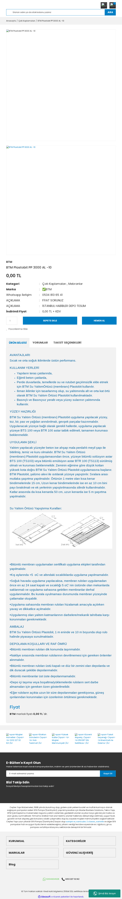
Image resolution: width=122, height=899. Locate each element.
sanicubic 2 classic (85, 821)
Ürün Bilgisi (18, 343)
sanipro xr (70, 821)
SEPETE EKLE (50, 320)
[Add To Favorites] (17, 329)
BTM (9, 262)
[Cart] (112, 5)
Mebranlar (75, 284)
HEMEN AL (99, 320)
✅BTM (47, 289)
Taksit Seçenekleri (67, 342)
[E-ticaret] (60, 896)
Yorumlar (40, 342)
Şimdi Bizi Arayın (106, 893)
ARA (110, 12)
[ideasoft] (44, 896)
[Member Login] (104, 5)
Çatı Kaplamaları (54, 284)
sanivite (100, 821)
